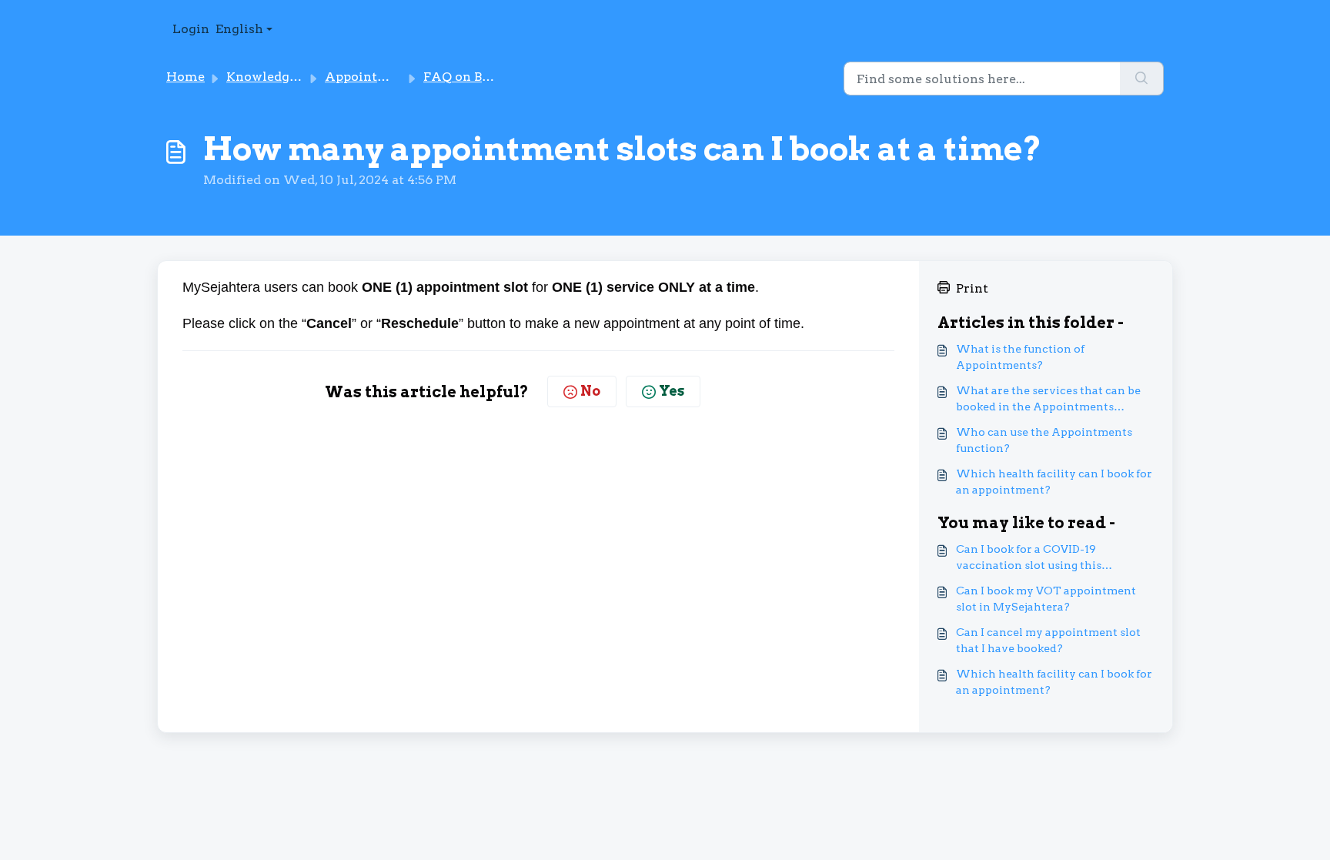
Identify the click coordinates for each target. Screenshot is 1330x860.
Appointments (371, 76)
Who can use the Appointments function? (1044, 440)
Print (972, 288)
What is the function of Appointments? (1020, 357)
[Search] (1142, 78)
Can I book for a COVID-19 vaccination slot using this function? (1028, 558)
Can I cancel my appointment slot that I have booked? (1048, 640)
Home (185, 76)
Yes (671, 391)
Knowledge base (276, 76)
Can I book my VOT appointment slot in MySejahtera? (1046, 598)
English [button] (239, 29)
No (590, 391)
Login (190, 29)
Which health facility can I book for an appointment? (1054, 481)
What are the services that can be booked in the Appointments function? (1048, 399)
